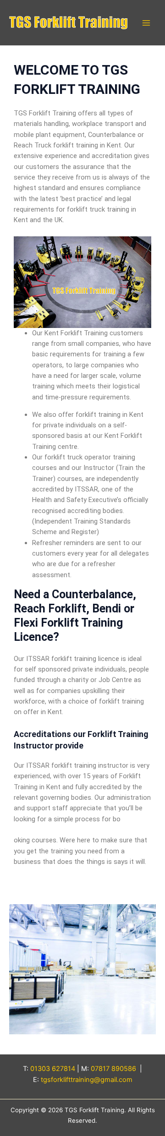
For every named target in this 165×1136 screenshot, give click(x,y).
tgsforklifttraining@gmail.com (86, 1080)
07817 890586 (113, 1069)
